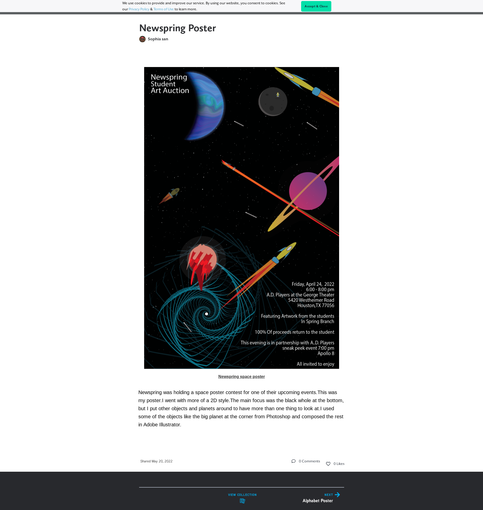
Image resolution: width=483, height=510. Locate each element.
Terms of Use (163, 9)
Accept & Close (316, 6)
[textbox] (241, 244)
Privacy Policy (139, 9)
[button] (294, 461)
